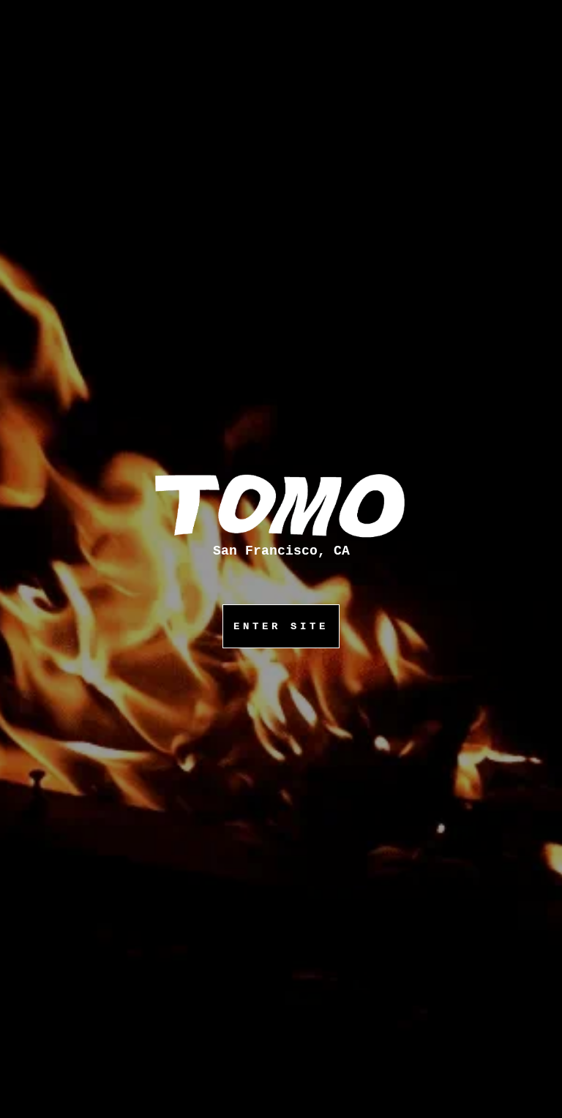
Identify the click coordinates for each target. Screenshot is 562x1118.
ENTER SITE (281, 626)
